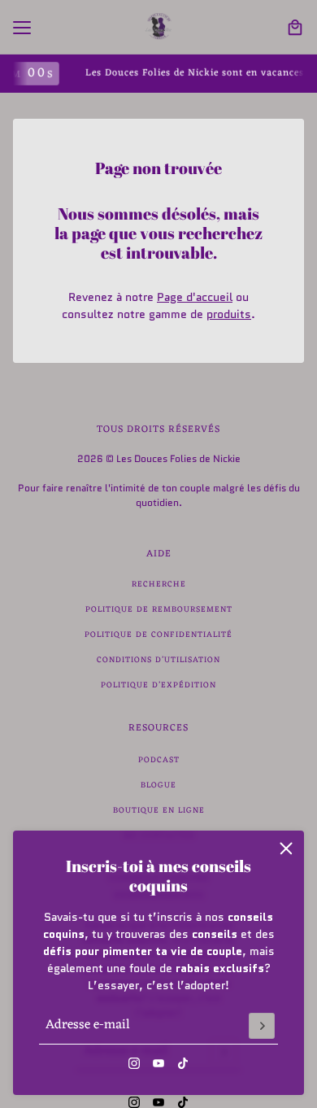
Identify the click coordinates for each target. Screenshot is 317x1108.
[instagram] (134, 1063)
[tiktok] (183, 1063)
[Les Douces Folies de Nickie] (158, 27)
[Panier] (295, 28)
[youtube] (158, 1063)
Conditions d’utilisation (158, 660)
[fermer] (286, 848)
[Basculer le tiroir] (22, 27)
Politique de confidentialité (158, 635)
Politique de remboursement (158, 610)
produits (228, 314)
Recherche (159, 584)
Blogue (158, 785)
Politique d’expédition (158, 685)
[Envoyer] (262, 1026)
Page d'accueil (194, 297)
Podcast (159, 760)
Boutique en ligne (159, 811)
